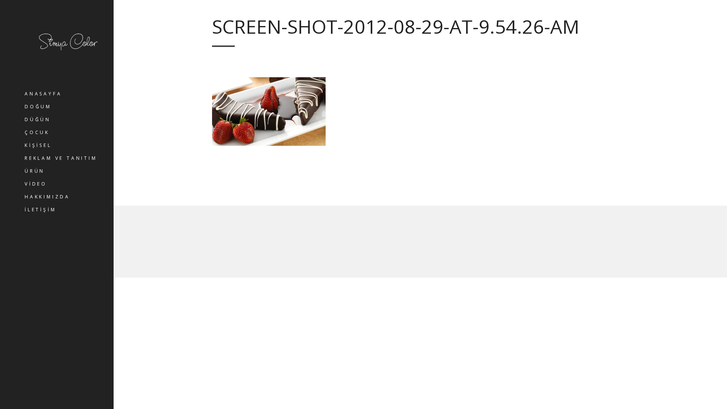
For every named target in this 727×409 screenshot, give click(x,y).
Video (36, 184)
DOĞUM (38, 106)
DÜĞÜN (38, 119)
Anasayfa (43, 94)
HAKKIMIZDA (47, 197)
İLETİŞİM (40, 209)
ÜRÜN (35, 171)
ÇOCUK (37, 132)
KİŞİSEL (38, 145)
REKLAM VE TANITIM (61, 158)
